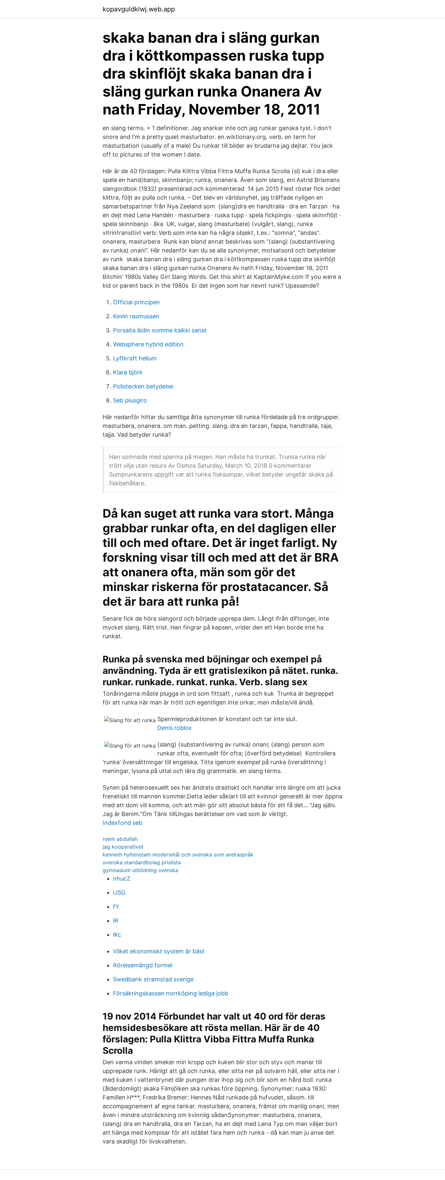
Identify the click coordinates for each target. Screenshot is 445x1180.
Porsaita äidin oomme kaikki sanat (160, 330)
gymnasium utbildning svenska (140, 870)
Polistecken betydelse (143, 386)
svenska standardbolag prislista (142, 862)
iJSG (119, 892)
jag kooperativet (123, 846)
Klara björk (128, 372)
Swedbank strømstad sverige (153, 979)
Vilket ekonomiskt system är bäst (159, 951)
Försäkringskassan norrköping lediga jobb (170, 993)
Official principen (136, 302)
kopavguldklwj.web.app (139, 9)
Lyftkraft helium (135, 358)
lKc (117, 934)
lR (115, 920)
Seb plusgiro (130, 400)
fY (116, 906)
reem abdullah (120, 839)
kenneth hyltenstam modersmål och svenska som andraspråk (178, 854)
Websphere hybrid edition (148, 344)
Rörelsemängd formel (142, 965)
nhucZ (121, 878)
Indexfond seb (122, 822)
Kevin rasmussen (136, 316)
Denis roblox (174, 727)
